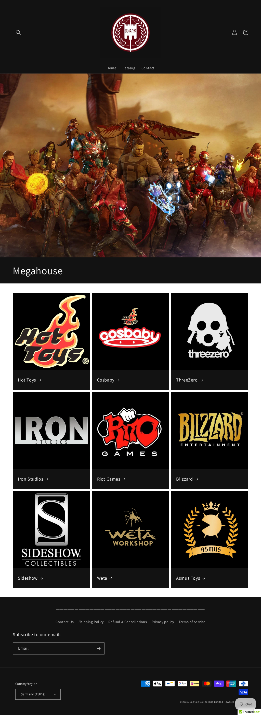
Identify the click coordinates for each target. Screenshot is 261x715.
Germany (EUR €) (33, 694)
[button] (18, 32)
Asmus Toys (188, 578)
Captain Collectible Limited (206, 702)
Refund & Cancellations (127, 621)
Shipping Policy (91, 621)
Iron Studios (30, 479)
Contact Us (65, 621)
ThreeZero (187, 380)
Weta (102, 578)
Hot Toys (27, 380)
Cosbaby (105, 380)
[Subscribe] (98, 648)
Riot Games (108, 479)
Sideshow (28, 578)
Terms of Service (192, 621)
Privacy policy (163, 621)
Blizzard (184, 479)
